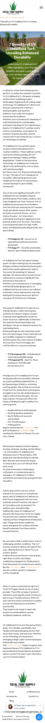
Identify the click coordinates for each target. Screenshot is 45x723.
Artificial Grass (33, 692)
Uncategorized (15, 18)
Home (2, 18)
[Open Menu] (41, 7)
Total (9, 645)
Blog (12, 701)
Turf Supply (17, 645)
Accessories (11, 696)
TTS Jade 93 (15, 567)
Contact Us (33, 696)
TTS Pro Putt (29, 428)
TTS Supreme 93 (32, 567)
